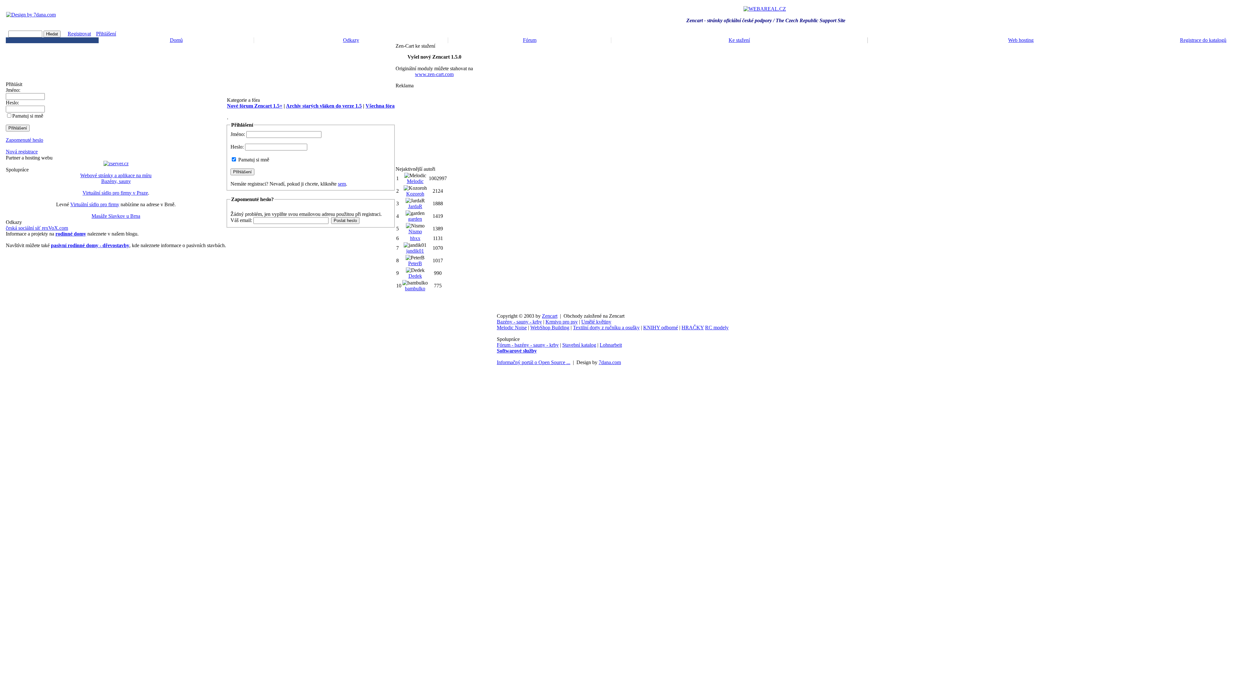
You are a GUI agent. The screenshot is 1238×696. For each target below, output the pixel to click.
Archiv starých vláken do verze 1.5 (324, 106)
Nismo (415, 231)
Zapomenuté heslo (24, 140)
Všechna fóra (380, 106)
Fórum (529, 40)
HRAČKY (693, 327)
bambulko (415, 288)
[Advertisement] (434, 127)
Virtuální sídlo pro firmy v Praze (115, 193)
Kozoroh (415, 194)
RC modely (717, 327)
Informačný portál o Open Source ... (533, 362)
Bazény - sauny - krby (519, 321)
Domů (176, 40)
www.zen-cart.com (434, 74)
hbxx (415, 238)
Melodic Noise (512, 327)
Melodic (415, 181)
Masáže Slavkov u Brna (116, 216)
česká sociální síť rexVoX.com (37, 228)
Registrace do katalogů (1203, 40)
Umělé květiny (596, 321)
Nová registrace (22, 151)
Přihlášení (106, 33)
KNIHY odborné (660, 327)
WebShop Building (549, 327)
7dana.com (610, 362)
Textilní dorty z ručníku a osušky (606, 327)
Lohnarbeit (611, 345)
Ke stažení (739, 40)
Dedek (415, 276)
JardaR (415, 206)
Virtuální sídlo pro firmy (94, 204)
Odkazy (351, 40)
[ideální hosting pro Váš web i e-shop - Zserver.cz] (116, 163)
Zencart (549, 316)
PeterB (415, 263)
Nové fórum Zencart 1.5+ (254, 106)
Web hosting (1021, 40)
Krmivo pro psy (561, 321)
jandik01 (415, 251)
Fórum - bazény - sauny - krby (528, 345)
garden (415, 219)
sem (342, 184)
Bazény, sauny (116, 181)
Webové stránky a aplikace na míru (116, 175)
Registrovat (79, 33)
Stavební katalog (579, 345)
